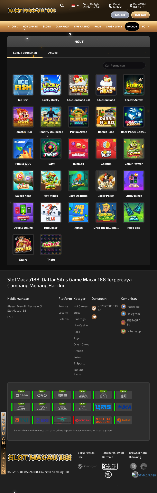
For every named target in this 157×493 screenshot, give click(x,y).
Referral (64, 319)
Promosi (63, 306)
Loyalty (63, 312)
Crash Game (114, 26)
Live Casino (82, 26)
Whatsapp (134, 331)
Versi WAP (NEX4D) (139, 5)
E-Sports (79, 363)
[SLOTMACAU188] (144, 475)
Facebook (134, 306)
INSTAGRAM (133, 322)
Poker (77, 357)
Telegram (134, 313)
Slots (47, 26)
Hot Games (30, 26)
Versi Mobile (117, 5)
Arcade (132, 26)
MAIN (25, 84)
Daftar (140, 15)
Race (97, 26)
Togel (14, 26)
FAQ (9, 317)
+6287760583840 (108, 308)
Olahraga (62, 26)
